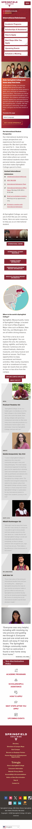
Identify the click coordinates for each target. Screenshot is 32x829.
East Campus (15, 749)
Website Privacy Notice (15, 771)
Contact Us (15, 783)
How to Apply (10, 35)
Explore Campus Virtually (15, 377)
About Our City (15, 380)
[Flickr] (10, 802)
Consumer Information (15, 768)
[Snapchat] (25, 797)
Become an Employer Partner (15, 752)
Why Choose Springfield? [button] (12, 123)
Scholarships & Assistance (15, 29)
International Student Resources (15, 252)
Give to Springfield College (15, 766)
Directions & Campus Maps (15, 747)
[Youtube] (20, 797)
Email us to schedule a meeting (16, 196)
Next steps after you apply (16, 707)
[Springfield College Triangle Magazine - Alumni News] (16, 761)
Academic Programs (13, 24)
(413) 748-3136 (11, 180)
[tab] (16, 662)
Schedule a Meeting (13, 53)
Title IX (15, 780)
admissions (8, 13)
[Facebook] (5, 797)
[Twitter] (15, 797)
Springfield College (11, 11)
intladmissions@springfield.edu (16, 177)
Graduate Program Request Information (15, 277)
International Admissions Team (16, 184)
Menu (27, 3)
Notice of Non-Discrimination (15, 777)
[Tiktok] (29, 797)
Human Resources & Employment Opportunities (15, 756)
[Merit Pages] (14, 802)
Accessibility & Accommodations (15, 774)
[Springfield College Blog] (25, 802)
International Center (15, 244)
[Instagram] (10, 797)
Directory (16, 744)
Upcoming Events (12, 48)
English (9, 827)
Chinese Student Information (15, 261)
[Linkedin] (19, 802)
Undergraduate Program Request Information (15, 268)
